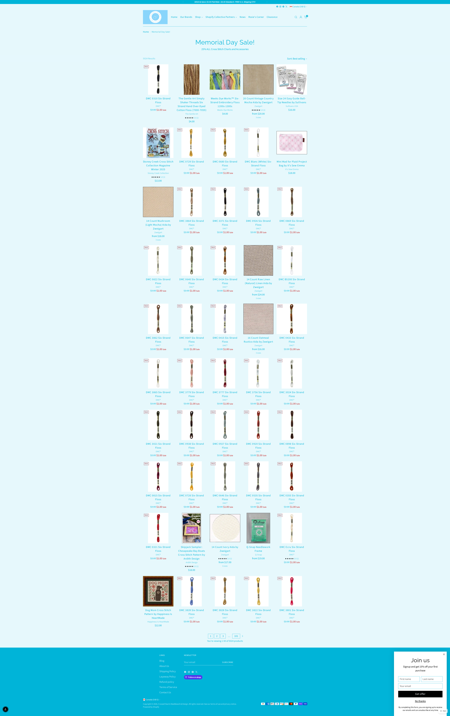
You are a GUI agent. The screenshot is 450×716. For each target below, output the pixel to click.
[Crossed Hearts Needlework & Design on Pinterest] (283, 7)
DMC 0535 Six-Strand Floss (258, 497)
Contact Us (165, 692)
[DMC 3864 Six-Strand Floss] (191, 202)
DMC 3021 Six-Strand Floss (158, 446)
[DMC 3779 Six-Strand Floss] (191, 373)
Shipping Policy (167, 671)
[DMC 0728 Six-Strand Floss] (191, 476)
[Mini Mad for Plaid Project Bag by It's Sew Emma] (292, 142)
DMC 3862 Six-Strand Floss (158, 340)
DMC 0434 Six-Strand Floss (225, 281)
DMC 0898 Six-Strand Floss (291, 446)
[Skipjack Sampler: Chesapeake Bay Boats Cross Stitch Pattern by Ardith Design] (191, 528)
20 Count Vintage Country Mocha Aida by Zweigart (258, 100)
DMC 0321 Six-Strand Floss (158, 549)
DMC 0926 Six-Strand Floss (258, 223)
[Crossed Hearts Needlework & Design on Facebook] (277, 7)
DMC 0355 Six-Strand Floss (291, 497)
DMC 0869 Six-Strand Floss (291, 223)
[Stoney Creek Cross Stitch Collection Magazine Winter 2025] (158, 142)
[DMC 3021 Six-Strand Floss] (158, 425)
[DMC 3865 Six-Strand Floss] (158, 373)
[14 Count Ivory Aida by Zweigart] (225, 528)
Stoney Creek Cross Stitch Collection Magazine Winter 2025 (158, 165)
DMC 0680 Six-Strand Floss (225, 163)
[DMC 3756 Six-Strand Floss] (258, 373)
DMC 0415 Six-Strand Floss (225, 340)
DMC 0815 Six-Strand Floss (158, 497)
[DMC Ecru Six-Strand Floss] (292, 528)
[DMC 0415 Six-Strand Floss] (225, 319)
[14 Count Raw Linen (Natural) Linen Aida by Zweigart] (258, 260)
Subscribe (227, 662)
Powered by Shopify (151, 706)
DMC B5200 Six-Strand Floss (292, 281)
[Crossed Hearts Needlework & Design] (155, 17)
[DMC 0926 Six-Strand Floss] (258, 202)
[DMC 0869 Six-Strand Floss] (292, 202)
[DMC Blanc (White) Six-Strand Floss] (258, 142)
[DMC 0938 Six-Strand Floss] (191, 425)
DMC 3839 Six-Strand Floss (191, 612)
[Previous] (183, 2)
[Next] (267, 2)
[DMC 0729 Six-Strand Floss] (191, 142)
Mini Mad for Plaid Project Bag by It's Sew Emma (292, 163)
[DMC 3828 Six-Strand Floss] (225, 591)
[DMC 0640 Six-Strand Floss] (191, 260)
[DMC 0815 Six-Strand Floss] (158, 476)
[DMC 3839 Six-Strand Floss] (191, 591)
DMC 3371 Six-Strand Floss (225, 223)
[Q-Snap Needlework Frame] (258, 528)
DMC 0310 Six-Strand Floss (158, 100)
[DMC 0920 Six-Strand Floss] (258, 425)
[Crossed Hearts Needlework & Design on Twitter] (286, 7)
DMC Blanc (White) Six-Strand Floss (258, 163)
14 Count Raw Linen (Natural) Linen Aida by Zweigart (258, 283)
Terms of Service (168, 687)
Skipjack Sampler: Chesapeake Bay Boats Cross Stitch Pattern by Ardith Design (191, 553)
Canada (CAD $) (299, 6)
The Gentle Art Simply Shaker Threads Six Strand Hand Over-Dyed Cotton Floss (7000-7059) (191, 104)
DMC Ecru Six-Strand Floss (292, 549)
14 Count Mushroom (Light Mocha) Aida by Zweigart (158, 225)
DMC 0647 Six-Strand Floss (191, 340)
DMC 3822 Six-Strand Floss (258, 612)
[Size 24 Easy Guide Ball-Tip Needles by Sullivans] (292, 79)
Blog (161, 661)
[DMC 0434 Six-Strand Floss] (225, 260)
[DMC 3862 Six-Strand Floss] (158, 319)
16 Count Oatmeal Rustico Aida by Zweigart (258, 340)
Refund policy (166, 682)
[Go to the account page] (300, 17)
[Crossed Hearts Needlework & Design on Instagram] (280, 7)
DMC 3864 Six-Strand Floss (191, 223)
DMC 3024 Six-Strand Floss (291, 394)
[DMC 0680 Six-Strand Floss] (225, 142)
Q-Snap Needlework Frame (258, 549)
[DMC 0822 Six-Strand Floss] (158, 260)
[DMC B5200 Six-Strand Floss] (292, 260)
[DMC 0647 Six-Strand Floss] (191, 319)
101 (236, 636)
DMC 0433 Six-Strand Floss (291, 340)
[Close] (444, 654)
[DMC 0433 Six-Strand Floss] (292, 319)
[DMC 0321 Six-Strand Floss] (158, 528)
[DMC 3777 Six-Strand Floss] (225, 373)
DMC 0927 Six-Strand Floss (225, 446)
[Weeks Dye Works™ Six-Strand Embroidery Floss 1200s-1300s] (225, 79)
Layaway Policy (167, 677)
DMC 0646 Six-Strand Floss (225, 497)
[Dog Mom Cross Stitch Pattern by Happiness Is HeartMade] (158, 591)
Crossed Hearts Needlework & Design (173, 704)
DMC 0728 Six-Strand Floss (191, 497)
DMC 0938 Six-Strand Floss (191, 446)
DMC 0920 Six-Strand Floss (258, 446)
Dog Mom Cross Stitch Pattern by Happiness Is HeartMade (158, 614)
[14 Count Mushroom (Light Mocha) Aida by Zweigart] (158, 202)
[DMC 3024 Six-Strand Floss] (292, 373)
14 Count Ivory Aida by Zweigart (225, 549)
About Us (164, 666)
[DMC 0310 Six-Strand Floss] (158, 79)
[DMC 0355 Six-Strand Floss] (292, 476)
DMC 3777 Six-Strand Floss (225, 394)
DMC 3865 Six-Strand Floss (158, 394)
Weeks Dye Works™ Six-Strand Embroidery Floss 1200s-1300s (225, 102)
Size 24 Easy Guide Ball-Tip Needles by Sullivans (291, 100)
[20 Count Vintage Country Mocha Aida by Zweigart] (258, 79)
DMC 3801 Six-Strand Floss (291, 612)
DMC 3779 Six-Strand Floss (191, 394)
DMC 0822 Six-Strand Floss (158, 281)
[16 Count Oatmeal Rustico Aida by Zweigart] (258, 319)
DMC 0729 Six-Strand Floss (191, 163)
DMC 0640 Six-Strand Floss (191, 281)
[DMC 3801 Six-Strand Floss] (292, 591)
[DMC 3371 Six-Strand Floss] (225, 202)
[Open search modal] (296, 17)
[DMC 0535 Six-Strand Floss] (258, 476)
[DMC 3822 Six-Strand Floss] (258, 591)
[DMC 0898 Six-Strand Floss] (292, 425)
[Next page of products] (242, 636)
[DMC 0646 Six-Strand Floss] (225, 476)
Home (146, 32)
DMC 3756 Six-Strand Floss (258, 394)
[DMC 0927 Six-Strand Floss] (225, 425)
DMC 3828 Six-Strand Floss (225, 612)
